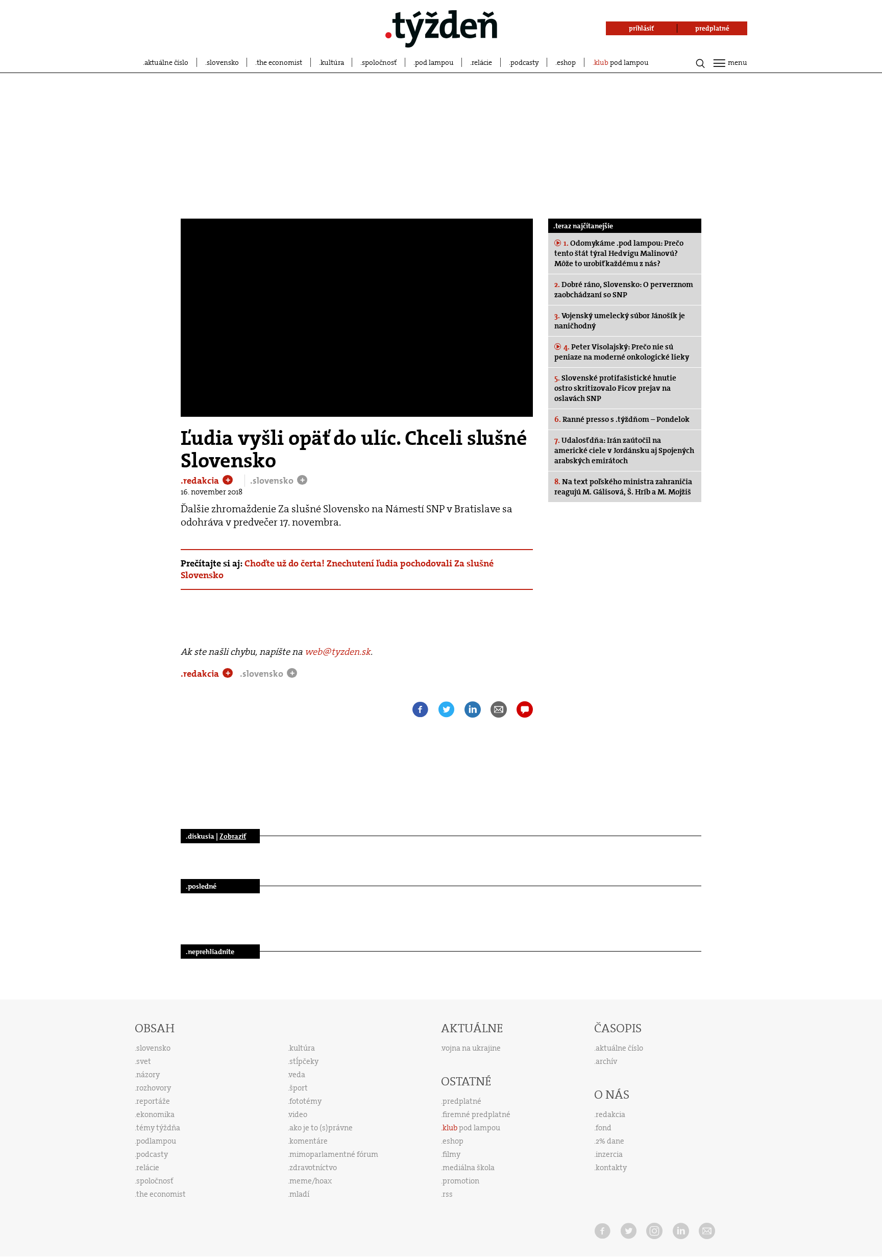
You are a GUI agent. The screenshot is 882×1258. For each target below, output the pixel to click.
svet (143, 1061)
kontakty (611, 1167)
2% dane (610, 1141)
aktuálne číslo (166, 62)
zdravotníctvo (313, 1167)
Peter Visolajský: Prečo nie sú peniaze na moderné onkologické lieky (621, 352)
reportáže (153, 1101)
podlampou (156, 1141)
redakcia (610, 1114)
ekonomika (155, 1114)
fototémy (305, 1101)
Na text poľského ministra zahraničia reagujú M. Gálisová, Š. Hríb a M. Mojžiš (623, 487)
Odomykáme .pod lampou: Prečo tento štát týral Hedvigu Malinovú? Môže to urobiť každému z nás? (618, 253)
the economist (279, 62)
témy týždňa (158, 1128)
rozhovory (153, 1088)
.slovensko (273, 480)
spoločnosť (379, 62)
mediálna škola (469, 1167)
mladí (299, 1194)
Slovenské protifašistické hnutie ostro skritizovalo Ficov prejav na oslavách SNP (615, 388)
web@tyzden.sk (338, 652)
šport (298, 1088)
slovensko (223, 62)
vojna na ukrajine (471, 1048)
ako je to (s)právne (321, 1128)
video (298, 1114)
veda (297, 1075)
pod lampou (434, 62)
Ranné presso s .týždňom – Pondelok (622, 419)
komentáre (308, 1141)
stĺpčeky (303, 1061)
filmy (451, 1154)
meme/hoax (310, 1181)
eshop (566, 62)
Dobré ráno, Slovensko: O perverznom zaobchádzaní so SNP (623, 289)
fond (603, 1128)
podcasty (524, 62)
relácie (482, 62)
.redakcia (201, 480)
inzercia (609, 1154)
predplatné (462, 1101)
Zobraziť (232, 836)
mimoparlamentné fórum (333, 1154)
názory (148, 1075)
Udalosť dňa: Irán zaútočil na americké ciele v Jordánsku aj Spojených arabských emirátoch (624, 450)
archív (606, 1061)
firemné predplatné (476, 1114)
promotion (461, 1181)
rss (448, 1194)
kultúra (332, 62)
